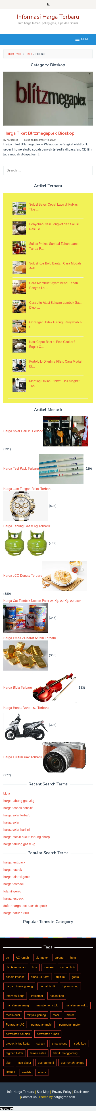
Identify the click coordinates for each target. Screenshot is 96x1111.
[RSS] (48, 4)
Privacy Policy (61, 1091)
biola (6, 793)
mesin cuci (13, 1015)
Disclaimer (81, 1091)
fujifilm (60, 977)
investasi (37, 995)
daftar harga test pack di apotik (25, 905)
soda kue (80, 1043)
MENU (85, 39)
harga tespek (12, 869)
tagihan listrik (14, 1053)
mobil (56, 1015)
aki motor (42, 957)
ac (7, 957)
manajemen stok (47, 1005)
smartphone (59, 1043)
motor (70, 1015)
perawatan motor (70, 1024)
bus (34, 967)
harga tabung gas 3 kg (19, 844)
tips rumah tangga (72, 1062)
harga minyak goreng (19, 986)
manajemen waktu (76, 1005)
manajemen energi (17, 1005)
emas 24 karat (40, 977)
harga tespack (13, 898)
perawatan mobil (41, 1024)
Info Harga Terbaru (20, 1091)
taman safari (38, 1053)
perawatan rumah (48, 1034)
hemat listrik (48, 986)
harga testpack (13, 884)
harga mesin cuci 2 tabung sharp (26, 836)
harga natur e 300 (16, 913)
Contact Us (29, 1096)
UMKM (10, 1072)
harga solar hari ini (16, 829)
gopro (75, 977)
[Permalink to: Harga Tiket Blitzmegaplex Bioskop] (48, 98)
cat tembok (68, 967)
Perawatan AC (15, 1024)
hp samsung (70, 986)
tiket (8, 1062)
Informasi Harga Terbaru (48, 17)
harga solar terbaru (17, 815)
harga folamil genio (16, 876)
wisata (42, 1072)
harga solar (11, 822)
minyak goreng (36, 1015)
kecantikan (57, 995)
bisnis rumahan (15, 967)
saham (40, 1043)
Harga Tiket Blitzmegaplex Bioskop (39, 133)
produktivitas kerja (17, 1043)
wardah (26, 1072)
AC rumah (22, 957)
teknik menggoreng (65, 1053)
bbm (73, 957)
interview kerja (15, 995)
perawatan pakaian (18, 1034)
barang (59, 957)
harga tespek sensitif (18, 807)
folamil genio (12, 891)
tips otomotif (46, 1062)
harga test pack (14, 862)
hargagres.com (64, 1096)
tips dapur (24, 1062)
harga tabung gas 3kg (18, 800)
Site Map (43, 1091)
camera (49, 967)
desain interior (15, 977)
